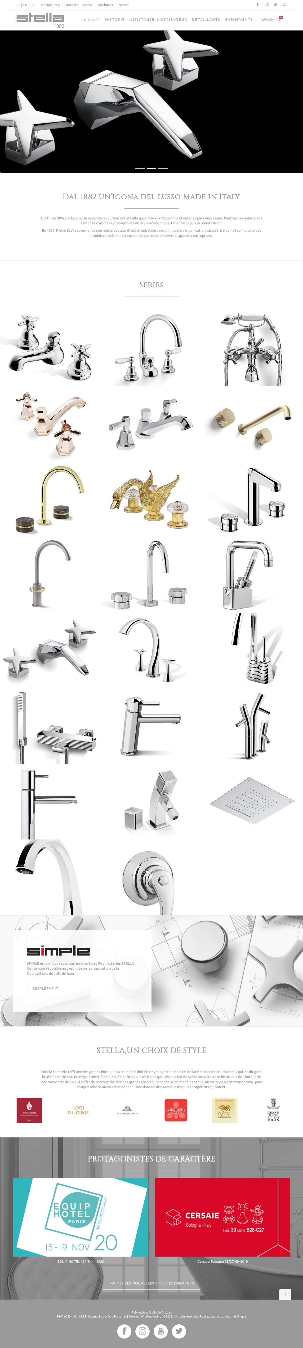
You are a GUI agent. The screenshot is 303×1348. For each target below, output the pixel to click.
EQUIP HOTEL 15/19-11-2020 (80, 1261)
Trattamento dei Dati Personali (105, 1316)
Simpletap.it (45, 988)
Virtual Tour (50, 5)
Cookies (134, 1316)
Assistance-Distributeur (158, 19)
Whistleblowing (151, 1316)
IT (18, 5)
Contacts (71, 5)
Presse (123, 5)
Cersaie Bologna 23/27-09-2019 (222, 1261)
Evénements (239, 19)
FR (32, 5)
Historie (115, 19)
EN (25, 5)
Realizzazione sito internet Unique (223, 1316)
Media (87, 5)
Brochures (104, 5)
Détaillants (206, 19)
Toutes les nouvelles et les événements (151, 1283)
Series (88, 20)
